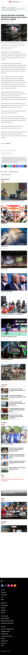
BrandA (3, 638)
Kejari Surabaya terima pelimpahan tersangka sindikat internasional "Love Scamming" (13, 313)
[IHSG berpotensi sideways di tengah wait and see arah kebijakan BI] (14, 349)
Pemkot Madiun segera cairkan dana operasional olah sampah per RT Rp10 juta (12, 200)
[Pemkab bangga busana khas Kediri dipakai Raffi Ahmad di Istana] (4, 410)
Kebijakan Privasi (5, 631)
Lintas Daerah (4, 605)
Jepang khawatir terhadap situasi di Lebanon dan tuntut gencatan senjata (13, 9)
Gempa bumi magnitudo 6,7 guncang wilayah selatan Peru (13, 245)
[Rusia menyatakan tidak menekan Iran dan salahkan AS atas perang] (4, 404)
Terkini (3, 590)
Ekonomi (3, 607)
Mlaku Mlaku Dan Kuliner (7, 620)
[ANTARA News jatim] (15, 1)
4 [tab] (16, 497)
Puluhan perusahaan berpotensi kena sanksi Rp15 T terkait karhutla (13, 443)
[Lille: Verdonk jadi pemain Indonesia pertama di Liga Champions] (4, 417)
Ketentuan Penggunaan (7, 629)
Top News (4, 422)
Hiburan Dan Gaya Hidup (7, 623)
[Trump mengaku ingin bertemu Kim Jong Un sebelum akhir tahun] (14, 282)
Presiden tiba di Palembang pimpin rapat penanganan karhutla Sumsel (16, 449)
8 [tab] (19, 520)
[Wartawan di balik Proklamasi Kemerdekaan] (13, 372)
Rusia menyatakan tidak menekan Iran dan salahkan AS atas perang (17, 403)
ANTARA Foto (4, 641)
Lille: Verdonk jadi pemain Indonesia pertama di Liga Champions (16, 416)
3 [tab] (14, 497)
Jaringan (3, 626)
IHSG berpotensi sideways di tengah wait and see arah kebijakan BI (13, 358)
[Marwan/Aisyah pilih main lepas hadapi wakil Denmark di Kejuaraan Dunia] (14, 327)
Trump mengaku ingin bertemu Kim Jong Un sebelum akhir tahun (13, 290)
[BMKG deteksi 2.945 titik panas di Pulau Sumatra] (4, 469)
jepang (5, 171)
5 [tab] (18, 497)
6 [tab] (15, 520)
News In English (5, 618)
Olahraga (3, 610)
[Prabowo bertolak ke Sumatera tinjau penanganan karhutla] (4, 463)
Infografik (4, 522)
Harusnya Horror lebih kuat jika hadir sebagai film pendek (13, 268)
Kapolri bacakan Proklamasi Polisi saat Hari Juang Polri (13, 222)
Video (2, 498)
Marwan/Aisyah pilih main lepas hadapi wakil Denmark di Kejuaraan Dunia (13, 336)
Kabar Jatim (4, 603)
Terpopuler (4, 385)
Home (5, 7)
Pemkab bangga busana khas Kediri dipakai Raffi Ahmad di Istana (17, 410)
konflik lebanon (13, 171)
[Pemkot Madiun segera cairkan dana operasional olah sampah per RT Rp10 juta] (14, 191)
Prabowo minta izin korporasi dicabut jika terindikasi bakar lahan (16, 456)
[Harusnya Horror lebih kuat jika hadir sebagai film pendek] (14, 259)
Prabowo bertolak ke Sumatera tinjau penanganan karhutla (17, 462)
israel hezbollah (6, 174)
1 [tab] (10, 497)
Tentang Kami (4, 633)
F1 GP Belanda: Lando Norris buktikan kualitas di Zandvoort (12, 569)
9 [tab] (21, 520)
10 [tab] (23, 520)
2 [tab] (12, 497)
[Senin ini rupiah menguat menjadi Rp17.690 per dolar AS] (4, 391)
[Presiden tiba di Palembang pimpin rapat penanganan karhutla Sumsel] (4, 450)
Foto (2, 475)
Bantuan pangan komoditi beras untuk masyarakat (13, 492)
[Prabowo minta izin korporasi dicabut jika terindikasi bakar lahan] (4, 456)
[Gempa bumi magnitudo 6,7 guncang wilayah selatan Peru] (14, 236)
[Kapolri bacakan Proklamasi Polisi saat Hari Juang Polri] (14, 214)
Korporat (3, 643)
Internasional (11, 7)
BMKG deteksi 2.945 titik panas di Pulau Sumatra (17, 468)
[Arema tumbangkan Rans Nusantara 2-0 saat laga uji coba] (4, 397)
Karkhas (3, 612)
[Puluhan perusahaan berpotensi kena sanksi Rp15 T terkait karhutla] (14, 434)
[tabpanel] (14, 487)
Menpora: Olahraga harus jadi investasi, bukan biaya (12, 515)
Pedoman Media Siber (6, 636)
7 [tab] (17, 520)
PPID (2, 645)
